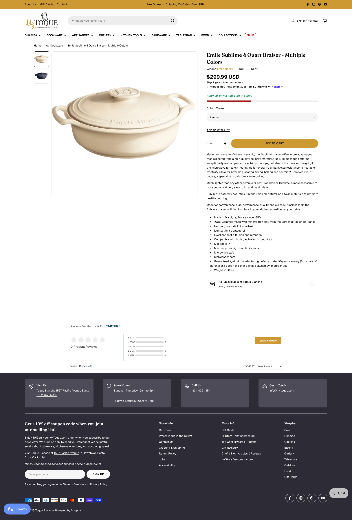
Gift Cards (46, 4)
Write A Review (268, 341)
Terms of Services (73, 484)
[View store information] (312, 284)
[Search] (172, 20)
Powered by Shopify (68, 510)
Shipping (212, 82)
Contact (62, 4)
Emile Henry (225, 69)
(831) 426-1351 (201, 390)
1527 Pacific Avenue (66, 453)
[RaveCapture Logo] (108, 326)
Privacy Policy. (99, 484)
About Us (31, 4)
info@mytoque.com (282, 390)
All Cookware (54, 45)
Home (37, 45)
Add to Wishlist (218, 130)
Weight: (219, 270)
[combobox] (123, 20)
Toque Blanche (44, 510)
